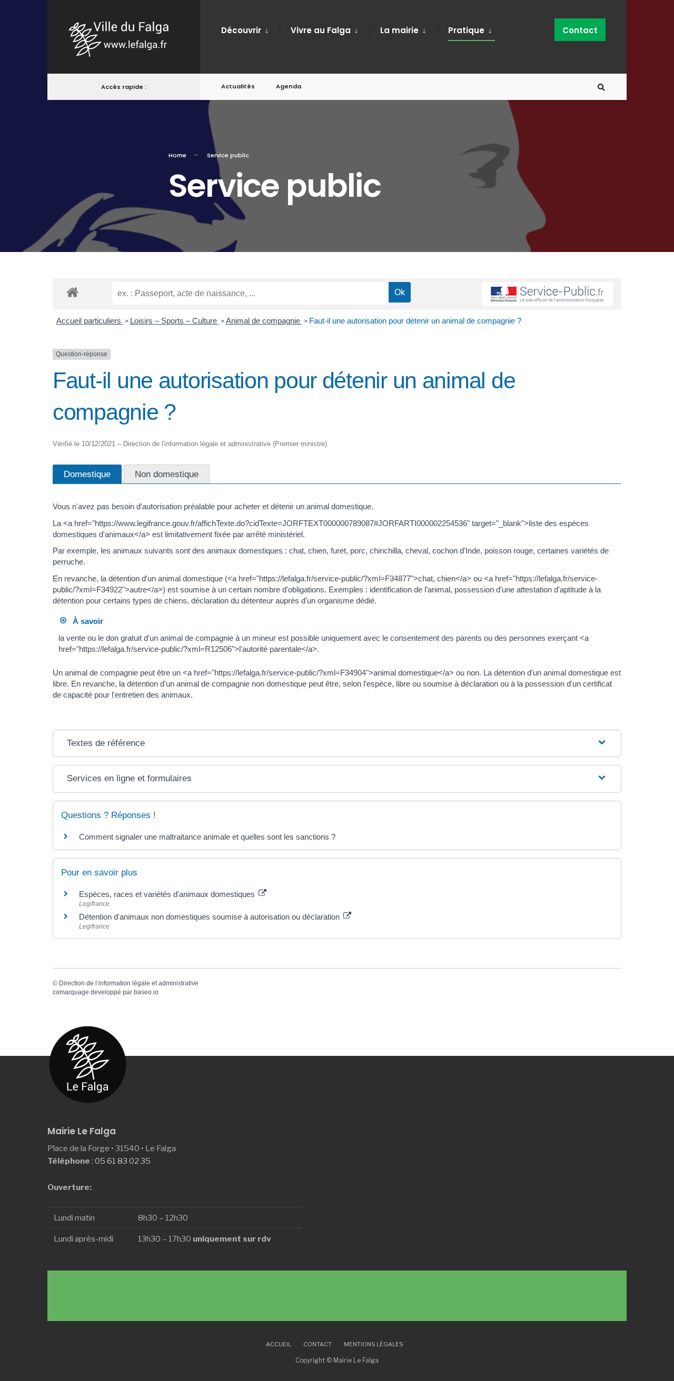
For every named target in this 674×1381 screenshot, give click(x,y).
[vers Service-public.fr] (547, 294)
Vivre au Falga (321, 30)
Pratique (466, 30)
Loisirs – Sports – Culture (174, 320)
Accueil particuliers (89, 320)
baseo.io (146, 992)
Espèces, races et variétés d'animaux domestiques (168, 894)
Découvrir (241, 30)
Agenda (288, 86)
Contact (580, 30)
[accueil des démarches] (72, 291)
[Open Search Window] (601, 87)
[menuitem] (250, 28)
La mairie (399, 30)
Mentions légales (373, 1344)
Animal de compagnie (264, 320)
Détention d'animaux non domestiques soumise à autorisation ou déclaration (210, 916)
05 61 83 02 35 (123, 1161)
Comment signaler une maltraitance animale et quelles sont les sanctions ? (207, 836)
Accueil (278, 1344)
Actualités (238, 86)
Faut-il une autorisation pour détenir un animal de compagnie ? (415, 320)
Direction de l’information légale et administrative (129, 983)
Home (177, 155)
